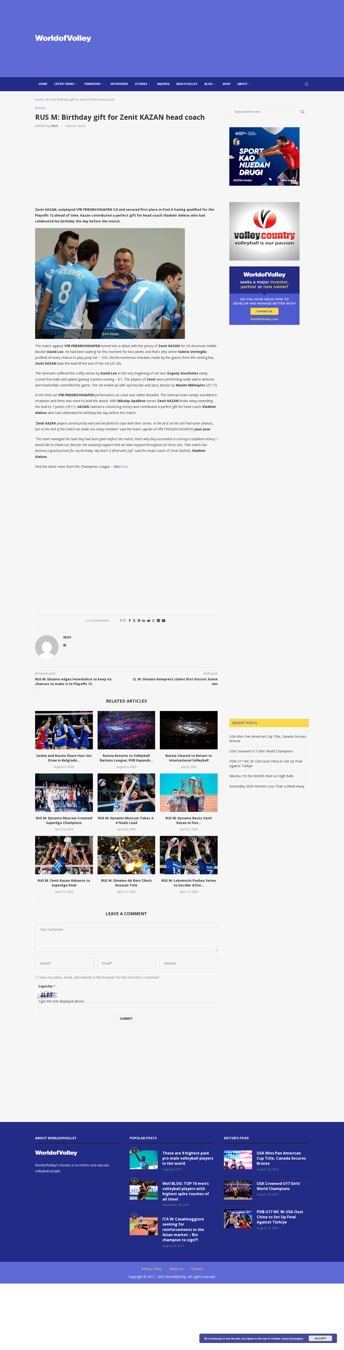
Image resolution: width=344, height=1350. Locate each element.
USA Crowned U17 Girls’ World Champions (261, 751)
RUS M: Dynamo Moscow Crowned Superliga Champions (64, 820)
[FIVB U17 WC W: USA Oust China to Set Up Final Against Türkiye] (238, 1218)
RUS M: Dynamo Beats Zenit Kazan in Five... (188, 820)
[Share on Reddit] (148, 620)
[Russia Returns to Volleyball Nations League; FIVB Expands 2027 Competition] (126, 730)
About (243, 84)
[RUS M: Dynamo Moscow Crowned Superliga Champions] (64, 792)
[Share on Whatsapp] (153, 620)
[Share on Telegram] (158, 620)
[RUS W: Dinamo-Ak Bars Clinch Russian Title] (126, 855)
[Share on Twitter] (134, 620)
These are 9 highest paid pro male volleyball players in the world (187, 1158)
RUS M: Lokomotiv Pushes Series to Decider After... (188, 882)
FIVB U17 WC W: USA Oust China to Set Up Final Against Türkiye (280, 1217)
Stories (141, 84)
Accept (320, 1338)
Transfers (92, 84)
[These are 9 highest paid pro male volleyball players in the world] (144, 1159)
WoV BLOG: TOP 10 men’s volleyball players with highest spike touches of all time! (185, 1191)
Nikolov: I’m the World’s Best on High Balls (261, 776)
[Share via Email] (163, 620)
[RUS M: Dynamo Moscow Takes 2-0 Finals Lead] (126, 792)
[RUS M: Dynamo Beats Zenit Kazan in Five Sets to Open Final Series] (189, 792)
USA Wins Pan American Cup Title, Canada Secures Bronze (281, 1158)
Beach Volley (187, 84)
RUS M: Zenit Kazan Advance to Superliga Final (64, 882)
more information (292, 1338)
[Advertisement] (219, 38)
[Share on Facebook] (130, 620)
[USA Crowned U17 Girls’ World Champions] (238, 1190)
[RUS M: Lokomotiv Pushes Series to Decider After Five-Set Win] (189, 855)
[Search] (306, 84)
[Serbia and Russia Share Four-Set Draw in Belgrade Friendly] (64, 730)
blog (208, 84)
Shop (227, 84)
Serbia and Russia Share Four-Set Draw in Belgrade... (64, 757)
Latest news (64, 84)
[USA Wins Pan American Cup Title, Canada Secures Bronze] (238, 1159)
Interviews (119, 84)
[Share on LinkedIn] (143, 620)
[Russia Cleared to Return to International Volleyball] (189, 730)
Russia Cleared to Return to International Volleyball (188, 757)
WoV (54, 125)
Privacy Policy (151, 1269)
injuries (163, 84)
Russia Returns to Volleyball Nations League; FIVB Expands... (126, 757)
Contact (197, 1269)
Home (43, 84)
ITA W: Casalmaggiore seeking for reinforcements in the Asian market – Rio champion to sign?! (183, 1229)
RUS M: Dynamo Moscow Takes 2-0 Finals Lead (126, 820)
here (124, 466)
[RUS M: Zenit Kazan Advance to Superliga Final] (64, 855)
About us (176, 1269)
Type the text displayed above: (61, 1001)
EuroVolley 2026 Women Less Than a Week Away (266, 786)
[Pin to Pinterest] (139, 620)
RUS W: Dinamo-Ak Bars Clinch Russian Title (126, 882)
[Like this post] (124, 620)
